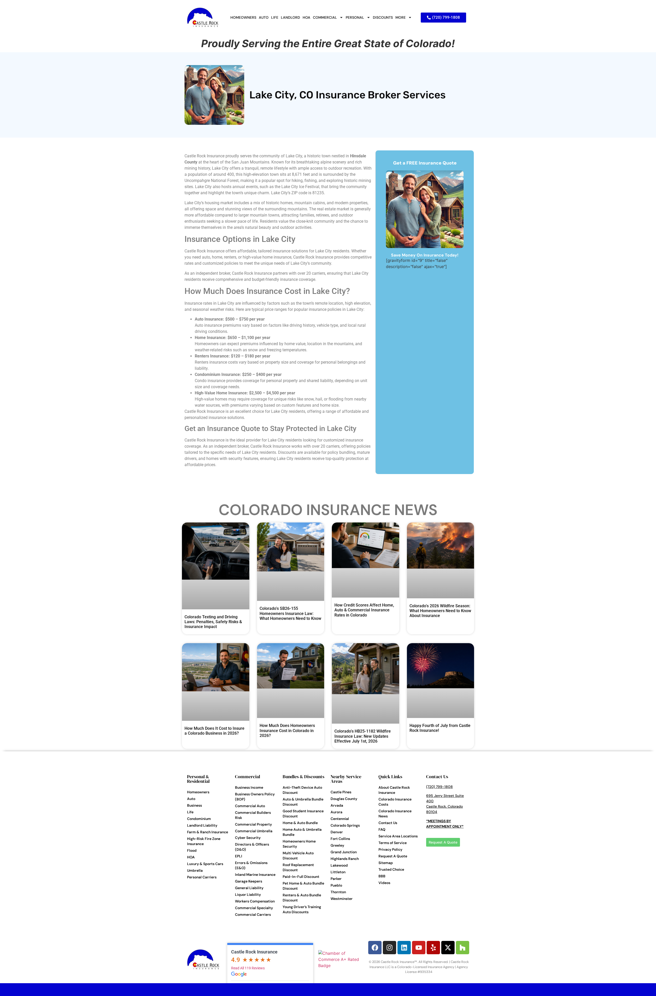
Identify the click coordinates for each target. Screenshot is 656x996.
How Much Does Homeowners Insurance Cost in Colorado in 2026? (287, 730)
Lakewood (339, 865)
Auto (191, 798)
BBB (381, 876)
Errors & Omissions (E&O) (251, 865)
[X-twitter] (448, 947)
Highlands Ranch (345, 858)
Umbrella (195, 870)
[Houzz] (462, 947)
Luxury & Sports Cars (205, 863)
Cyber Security (248, 837)
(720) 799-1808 (439, 786)
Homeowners (198, 792)
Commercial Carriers (253, 914)
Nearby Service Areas (346, 778)
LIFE (274, 17)
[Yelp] (433, 947)
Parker (336, 878)
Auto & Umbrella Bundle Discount (303, 802)
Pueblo (336, 885)
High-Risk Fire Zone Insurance (203, 841)
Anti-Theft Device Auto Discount (302, 790)
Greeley (337, 845)
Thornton (338, 892)
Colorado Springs (345, 825)
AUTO (264, 17)
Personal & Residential (198, 778)
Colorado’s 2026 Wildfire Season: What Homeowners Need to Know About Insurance (440, 610)
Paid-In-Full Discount (301, 876)
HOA (306, 17)
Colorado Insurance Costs (395, 802)
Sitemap (385, 862)
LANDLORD (290, 17)
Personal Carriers (202, 877)
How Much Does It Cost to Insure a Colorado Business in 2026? (214, 731)
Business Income (249, 787)
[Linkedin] (404, 947)
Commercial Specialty (254, 908)
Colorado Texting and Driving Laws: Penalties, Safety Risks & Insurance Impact (213, 621)
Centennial (340, 818)
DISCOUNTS (383, 17)
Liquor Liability (248, 894)
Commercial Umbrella (253, 831)
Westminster (342, 898)
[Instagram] (389, 947)
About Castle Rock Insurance (394, 790)
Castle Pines (341, 792)
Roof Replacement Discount (298, 867)
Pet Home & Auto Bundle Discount (303, 886)
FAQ (381, 829)
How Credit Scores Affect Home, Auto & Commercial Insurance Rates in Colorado (364, 610)
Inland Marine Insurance (255, 874)
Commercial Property (253, 824)
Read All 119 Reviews (248, 968)
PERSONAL (355, 17)
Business (194, 805)
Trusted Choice (391, 869)
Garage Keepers (248, 881)
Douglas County (344, 798)
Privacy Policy (390, 849)
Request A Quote (392, 856)
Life (190, 812)
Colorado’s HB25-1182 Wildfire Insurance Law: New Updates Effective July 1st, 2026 (362, 736)
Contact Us (387, 822)
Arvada (337, 805)
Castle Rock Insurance (254, 951)
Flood (192, 850)
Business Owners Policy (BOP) (255, 797)
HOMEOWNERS (243, 17)
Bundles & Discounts (303, 776)
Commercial (247, 776)
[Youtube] (418, 947)
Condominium (199, 818)
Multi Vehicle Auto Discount (298, 855)
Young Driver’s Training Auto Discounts (302, 909)
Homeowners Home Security (299, 844)
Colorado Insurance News (328, 510)
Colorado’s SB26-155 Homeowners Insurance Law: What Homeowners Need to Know (290, 613)
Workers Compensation (255, 901)
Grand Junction (344, 852)
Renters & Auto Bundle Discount (302, 897)
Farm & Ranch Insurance (207, 832)
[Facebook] (375, 947)
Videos (384, 882)
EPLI (238, 856)
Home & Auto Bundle (300, 822)
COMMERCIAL (325, 17)
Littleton (338, 872)
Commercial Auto (250, 806)
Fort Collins (340, 838)
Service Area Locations (398, 836)
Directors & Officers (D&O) (252, 847)
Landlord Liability (202, 825)
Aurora (336, 812)
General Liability (249, 888)
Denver (337, 832)
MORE (400, 17)
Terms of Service (392, 842)
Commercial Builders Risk (253, 815)
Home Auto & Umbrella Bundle (302, 832)
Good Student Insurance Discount (303, 813)
